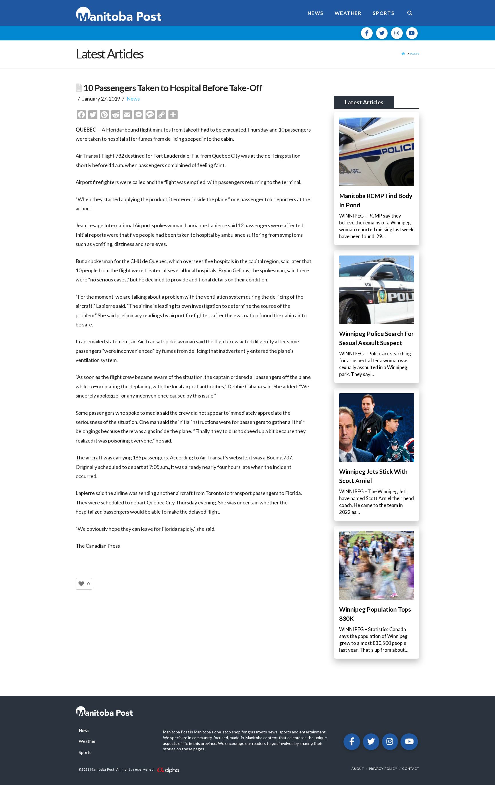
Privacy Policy (383, 768)
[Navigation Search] (409, 13)
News (133, 98)
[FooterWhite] (167, 770)
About (357, 768)
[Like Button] (81, 584)
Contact (410, 768)
